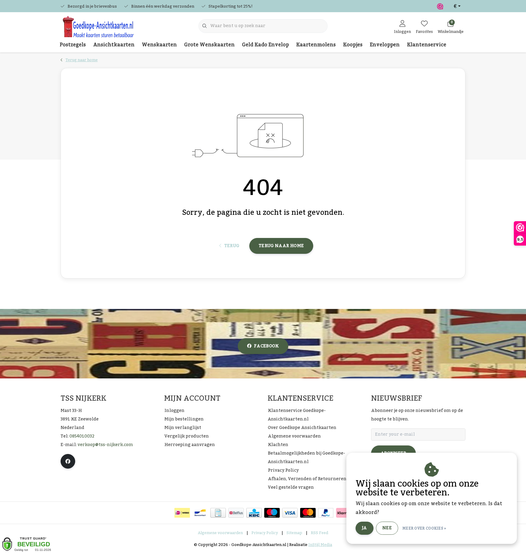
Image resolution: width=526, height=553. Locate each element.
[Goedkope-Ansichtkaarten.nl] (98, 29)
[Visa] (290, 513)
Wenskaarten (159, 45)
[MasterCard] (308, 513)
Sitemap (294, 533)
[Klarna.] (344, 513)
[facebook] (68, 461)
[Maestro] (272, 513)
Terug (231, 246)
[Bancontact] (200, 513)
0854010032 (81, 436)
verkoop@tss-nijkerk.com (105, 445)
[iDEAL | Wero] (182, 513)
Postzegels (73, 45)
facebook (266, 346)
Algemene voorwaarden (220, 533)
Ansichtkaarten (114, 45)
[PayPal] (326, 513)
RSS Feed (319, 533)
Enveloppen (385, 45)
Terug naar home (281, 246)
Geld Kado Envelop (265, 45)
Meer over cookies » (424, 528)
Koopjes (353, 45)
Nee (387, 528)
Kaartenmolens (316, 45)
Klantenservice (426, 45)
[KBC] (254, 513)
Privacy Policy (264, 533)
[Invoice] (218, 513)
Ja (364, 528)
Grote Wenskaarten (209, 45)
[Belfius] (236, 513)
